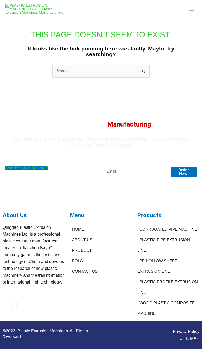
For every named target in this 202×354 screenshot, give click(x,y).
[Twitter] (12, 304)
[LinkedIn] (16, 304)
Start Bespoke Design (24, 168)
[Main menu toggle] (191, 9)
